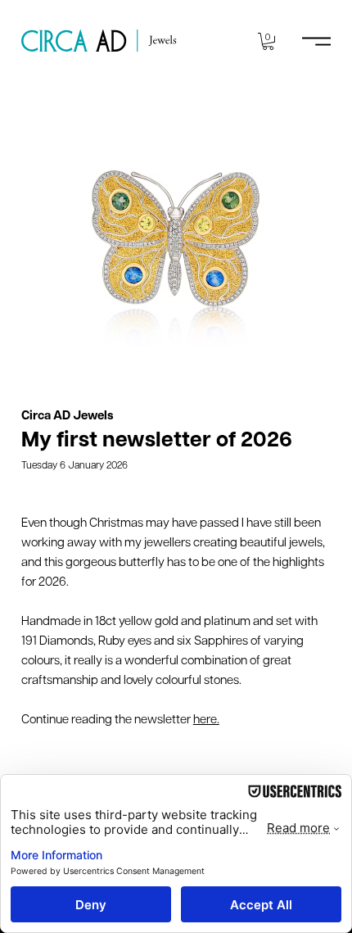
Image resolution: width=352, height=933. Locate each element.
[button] (268, 41)
